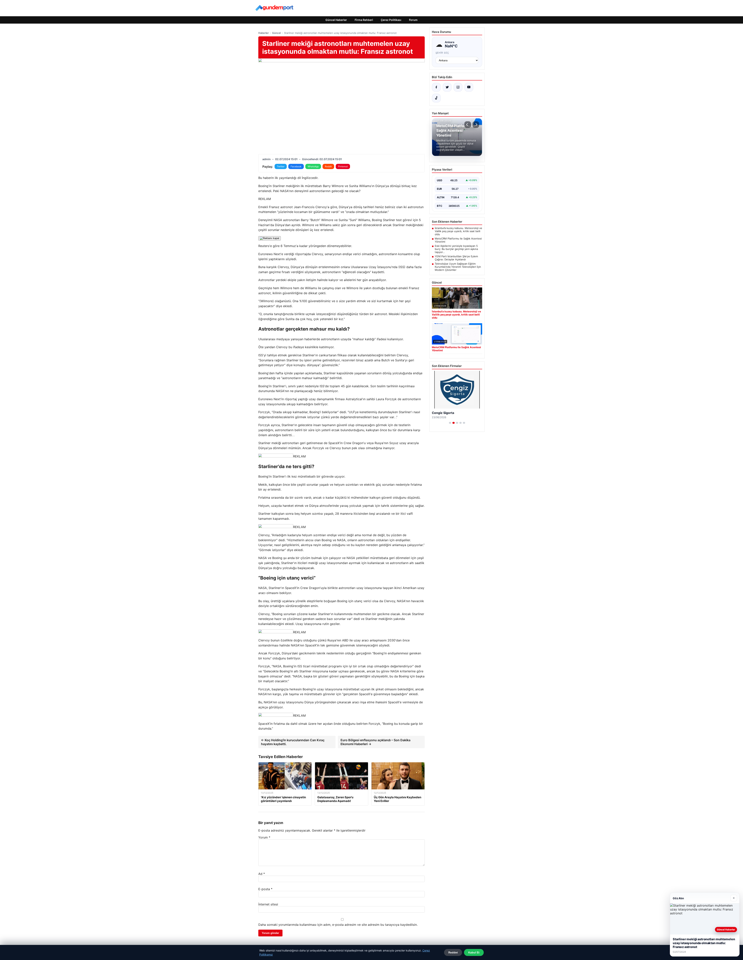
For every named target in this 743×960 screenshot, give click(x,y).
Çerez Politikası (391, 19)
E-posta (265, 889)
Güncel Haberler (336, 19)
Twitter (280, 166)
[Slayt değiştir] (450, 423)
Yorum (264, 837)
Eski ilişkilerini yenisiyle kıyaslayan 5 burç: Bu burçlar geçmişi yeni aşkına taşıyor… (456, 249)
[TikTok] (436, 98)
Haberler (263, 32)
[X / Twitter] (447, 87)
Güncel (276, 32)
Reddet (453, 952)
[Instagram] (458, 87)
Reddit (328, 166)
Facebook (296, 166)
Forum (413, 19)
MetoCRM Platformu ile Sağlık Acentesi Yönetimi (458, 240)
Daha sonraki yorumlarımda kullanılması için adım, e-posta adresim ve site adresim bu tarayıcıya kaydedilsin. (338, 925)
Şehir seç (442, 52)
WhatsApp (313, 166)
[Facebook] (436, 87)
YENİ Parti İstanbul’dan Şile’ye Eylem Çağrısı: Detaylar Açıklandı (456, 258)
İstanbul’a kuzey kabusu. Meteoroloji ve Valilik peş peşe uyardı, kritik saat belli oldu (458, 231)
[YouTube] (468, 87)
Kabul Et (473, 952)
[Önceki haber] (467, 124)
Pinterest (343, 166)
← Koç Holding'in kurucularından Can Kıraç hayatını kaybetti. (292, 742)
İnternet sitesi (268, 904)
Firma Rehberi (364, 19)
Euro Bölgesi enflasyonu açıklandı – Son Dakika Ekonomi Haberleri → (375, 742)
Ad (261, 874)
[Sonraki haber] (476, 124)
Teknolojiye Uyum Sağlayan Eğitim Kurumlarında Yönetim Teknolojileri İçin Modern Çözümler (458, 266)
